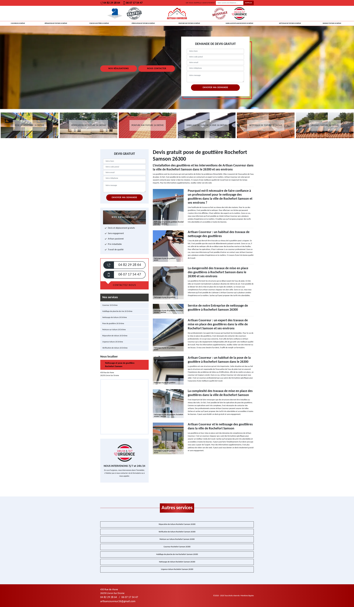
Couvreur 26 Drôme (18, 23)
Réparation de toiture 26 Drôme (56, 23)
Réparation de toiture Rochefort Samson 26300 (177, 524)
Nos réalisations (118, 68)
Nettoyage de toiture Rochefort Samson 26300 (177, 562)
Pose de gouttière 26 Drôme (99, 23)
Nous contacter (156, 68)
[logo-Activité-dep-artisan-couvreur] (177, 13)
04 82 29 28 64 (111, 3)
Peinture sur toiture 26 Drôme (189, 23)
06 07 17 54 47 (134, 3)
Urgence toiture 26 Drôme (332, 23)
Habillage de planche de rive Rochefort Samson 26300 (177, 554)
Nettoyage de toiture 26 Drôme (290, 23)
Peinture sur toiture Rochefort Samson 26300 (177, 539)
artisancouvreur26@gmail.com (117, 601)
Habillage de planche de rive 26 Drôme (239, 23)
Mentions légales (247, 596)
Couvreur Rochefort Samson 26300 (177, 547)
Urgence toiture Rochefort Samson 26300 (177, 569)
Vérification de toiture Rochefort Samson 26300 (177, 532)
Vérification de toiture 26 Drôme (143, 23)
